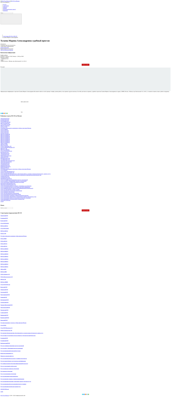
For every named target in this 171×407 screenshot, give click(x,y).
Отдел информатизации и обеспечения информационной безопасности (17, 188)
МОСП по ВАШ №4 (5, 139)
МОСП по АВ (4, 148)
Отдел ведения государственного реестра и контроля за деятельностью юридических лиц (21, 175)
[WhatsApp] (7, 113)
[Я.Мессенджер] (1, 113)
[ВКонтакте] (2, 113)
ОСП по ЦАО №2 (5, 131)
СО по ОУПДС (4, 170)
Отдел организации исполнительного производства (12, 199)
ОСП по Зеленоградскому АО (7, 172)
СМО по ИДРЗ (4, 143)
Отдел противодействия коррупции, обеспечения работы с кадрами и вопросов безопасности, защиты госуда (25, 173)
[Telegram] (5, 113)
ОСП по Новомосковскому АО (8, 147)
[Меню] (9, 2)
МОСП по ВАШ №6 (5, 136)
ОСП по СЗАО (4, 127)
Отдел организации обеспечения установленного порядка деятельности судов (18, 196)
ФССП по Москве (5, 395)
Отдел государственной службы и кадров (10, 189)
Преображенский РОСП (6, 178)
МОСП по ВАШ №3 (5, 140)
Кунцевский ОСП (5, 120)
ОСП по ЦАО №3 (5, 47)
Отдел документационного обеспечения (10, 193)
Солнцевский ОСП (5, 164)
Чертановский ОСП (5, 163)
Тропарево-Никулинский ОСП (8, 160)
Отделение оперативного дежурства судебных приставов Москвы (16, 169)
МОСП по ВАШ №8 (5, 134)
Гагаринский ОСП (5, 119)
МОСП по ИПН (4, 145)
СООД (2, 201)
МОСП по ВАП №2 (5, 123)
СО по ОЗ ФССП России (6, 151)
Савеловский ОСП (5, 154)
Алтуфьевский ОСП (5, 159)
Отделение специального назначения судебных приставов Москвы (16, 128)
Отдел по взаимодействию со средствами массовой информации (15, 187)
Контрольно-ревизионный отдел (8, 183)
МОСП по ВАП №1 (5, 125)
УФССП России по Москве (7, 50)
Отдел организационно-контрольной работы (11, 194)
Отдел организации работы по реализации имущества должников (16, 197)
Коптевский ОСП (5, 152)
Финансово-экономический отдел (8, 184)
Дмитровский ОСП (5, 153)
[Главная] (13, 35)
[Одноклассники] (4, 113)
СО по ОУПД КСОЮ (5, 122)
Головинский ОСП (5, 176)
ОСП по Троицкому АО (6, 146)
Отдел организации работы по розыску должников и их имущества (16, 185)
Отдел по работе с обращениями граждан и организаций (13, 181)
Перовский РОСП (5, 167)
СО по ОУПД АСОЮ (5, 124)
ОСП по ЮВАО (4, 129)
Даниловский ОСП (5, 118)
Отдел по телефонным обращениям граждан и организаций (14, 179)
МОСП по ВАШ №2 (5, 141)
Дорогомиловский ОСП (6, 161)
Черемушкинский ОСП (6, 155)
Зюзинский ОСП (4, 157)
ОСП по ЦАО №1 (5, 133)
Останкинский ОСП (5, 177)
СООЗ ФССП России (5, 200)
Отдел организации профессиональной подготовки (12, 182)
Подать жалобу (86, 210)
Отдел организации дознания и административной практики (14, 195)
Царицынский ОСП (5, 165)
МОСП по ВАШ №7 (5, 135)
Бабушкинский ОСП (5, 158)
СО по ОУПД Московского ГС (8, 171)
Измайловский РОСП (5, 166)
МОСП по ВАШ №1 (5, 142)
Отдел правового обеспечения (7, 191)
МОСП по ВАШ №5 (5, 137)
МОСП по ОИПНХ (5, 149)
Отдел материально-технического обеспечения (11, 190)
